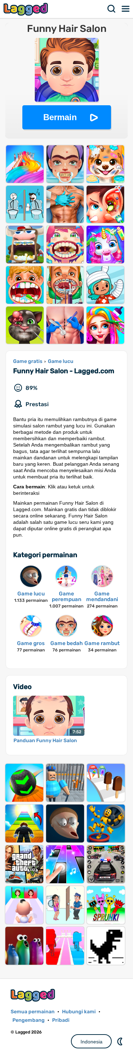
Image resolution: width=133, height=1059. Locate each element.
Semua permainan (33, 1012)
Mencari (112, 9)
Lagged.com (34, 995)
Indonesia (91, 1041)
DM (120, 1041)
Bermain (60, 117)
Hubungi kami (79, 1012)
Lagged (27, 9)
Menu (126, 9)
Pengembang (28, 1020)
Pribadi (61, 1020)
